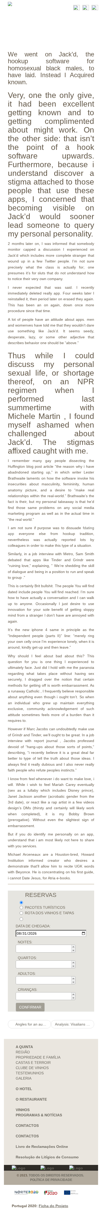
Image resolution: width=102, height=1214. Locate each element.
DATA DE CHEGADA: (33, 926)
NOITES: (25, 942)
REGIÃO (23, 1052)
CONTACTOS (27, 1125)
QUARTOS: (27, 958)
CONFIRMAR (30, 1007)
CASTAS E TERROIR (33, 1062)
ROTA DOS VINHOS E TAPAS (49, 913)
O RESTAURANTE (31, 1099)
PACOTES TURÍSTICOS (45, 907)
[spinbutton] (47, 949)
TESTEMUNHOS (30, 1073)
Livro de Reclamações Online (42, 1146)
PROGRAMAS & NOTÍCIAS (39, 1115)
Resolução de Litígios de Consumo (47, 1157)
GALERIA (23, 1078)
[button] (73, 947)
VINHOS (23, 1110)
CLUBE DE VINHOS (32, 1068)
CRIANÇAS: (27, 989)
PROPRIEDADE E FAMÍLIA (38, 1057)
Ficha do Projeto (53, 1206)
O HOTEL (24, 1089)
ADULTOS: (27, 973)
